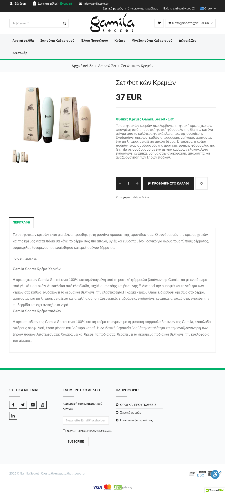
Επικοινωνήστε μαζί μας (142, 8)
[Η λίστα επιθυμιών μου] (159, 23)
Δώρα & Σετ (187, 40)
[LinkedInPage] (13, 416)
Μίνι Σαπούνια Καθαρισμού (152, 40)
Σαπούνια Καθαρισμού (57, 40)
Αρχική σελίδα (23, 40)
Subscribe (76, 441)
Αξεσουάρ (20, 53)
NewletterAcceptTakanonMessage (88, 430)
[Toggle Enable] (216, 475)
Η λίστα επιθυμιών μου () (179, 8)
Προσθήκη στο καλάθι (170, 183)
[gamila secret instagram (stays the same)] (33, 405)
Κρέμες (119, 40)
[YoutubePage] (43, 405)
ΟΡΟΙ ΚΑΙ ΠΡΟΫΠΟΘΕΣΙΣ (138, 404)
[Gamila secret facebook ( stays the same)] (13, 405)
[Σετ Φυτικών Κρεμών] (101, 137)
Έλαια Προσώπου (94, 40)
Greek (208, 8)
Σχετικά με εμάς (113, 8)
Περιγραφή (21, 222)
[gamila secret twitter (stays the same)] (23, 405)
